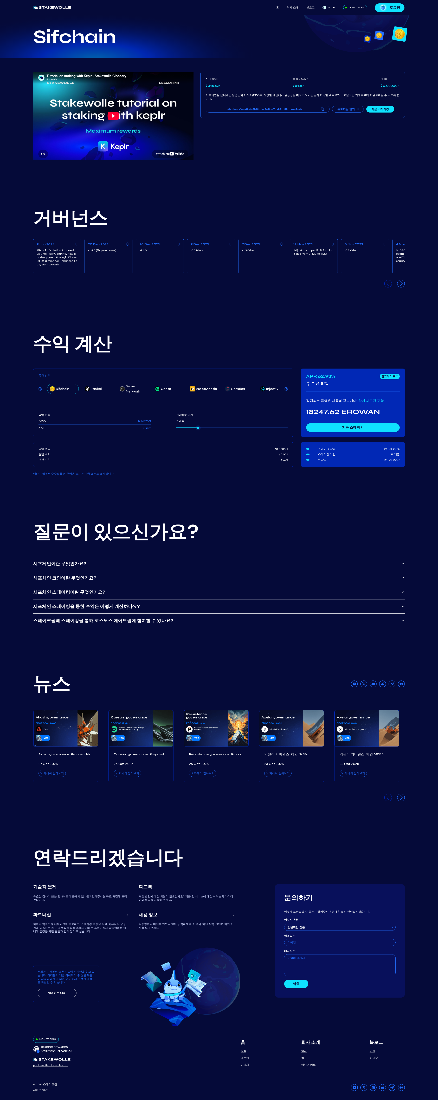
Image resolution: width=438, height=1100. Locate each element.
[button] (332, 7)
